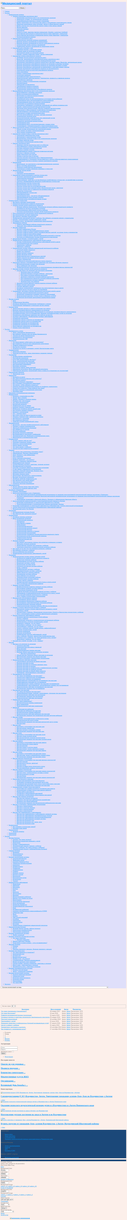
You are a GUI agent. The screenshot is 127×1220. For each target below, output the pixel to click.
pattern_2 (10, 1194)
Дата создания (56, 1009)
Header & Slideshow (7, 1179)
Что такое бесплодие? (8, 1013)
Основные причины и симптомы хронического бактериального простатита (25, 1017)
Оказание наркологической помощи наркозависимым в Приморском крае (29, 1139)
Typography (4, 1201)
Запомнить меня (6, 1051)
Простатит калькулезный (9, 1019)
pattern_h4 (26, 1186)
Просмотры (77, 1009)
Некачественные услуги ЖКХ (15, 1076)
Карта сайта (9, 1134)
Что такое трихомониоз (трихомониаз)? (14, 1011)
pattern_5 (30, 1194)
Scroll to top (4, 1215)
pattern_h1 (4, 1186)
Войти (3, 1053)
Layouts (3, 1196)
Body (2, 1167)
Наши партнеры (10, 1136)
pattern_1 (4, 1194)
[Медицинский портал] (16, 3)
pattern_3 (17, 1194)
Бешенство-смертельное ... (13, 1072)
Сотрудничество (10, 1137)
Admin (68, 1011)
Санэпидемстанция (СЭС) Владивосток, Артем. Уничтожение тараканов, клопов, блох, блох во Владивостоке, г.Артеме (56, 1096)
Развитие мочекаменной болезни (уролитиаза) (16, 1015)
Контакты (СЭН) (10, 1150)
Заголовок (25, 1009)
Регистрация (9, 1057)
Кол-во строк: (6, 1006)
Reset (2, 1213)
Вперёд (7, 1039)
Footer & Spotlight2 (7, 1188)
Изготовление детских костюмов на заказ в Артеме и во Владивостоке (33, 1114)
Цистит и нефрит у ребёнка (10, 1025)
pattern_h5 (33, 1186)
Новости (7, 1147)
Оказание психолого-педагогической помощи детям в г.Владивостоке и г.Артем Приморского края (47, 1105)
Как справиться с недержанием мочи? (13, 1029)
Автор (66, 1009)
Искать (22, 8)
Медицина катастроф (12, 1157)
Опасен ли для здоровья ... (13, 1064)
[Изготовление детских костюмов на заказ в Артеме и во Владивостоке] (24, 1111)
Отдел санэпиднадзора (12, 1146)
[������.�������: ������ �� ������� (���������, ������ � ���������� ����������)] (20, 1218)
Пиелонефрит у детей (8, 1021)
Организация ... (8, 1081)
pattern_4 (23, 1194)
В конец (7, 1040)
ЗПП (6, 1149)
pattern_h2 (11, 1186)
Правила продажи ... (10, 1068)
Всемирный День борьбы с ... (14, 1085)
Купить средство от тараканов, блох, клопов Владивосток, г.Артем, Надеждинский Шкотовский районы (50, 1123)
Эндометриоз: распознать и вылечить (13, 1027)
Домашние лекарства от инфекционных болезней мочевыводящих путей (25, 1023)
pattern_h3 (18, 1186)
